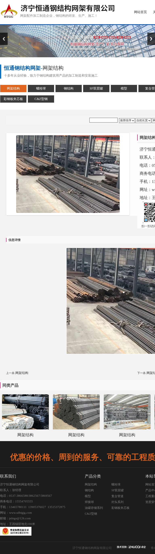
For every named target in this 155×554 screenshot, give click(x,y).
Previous (4, 39)
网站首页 (140, 12)
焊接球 (89, 502)
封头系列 (117, 502)
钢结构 (89, 490)
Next (151, 39)
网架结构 (21, 373)
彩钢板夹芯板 (120, 507)
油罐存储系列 (94, 507)
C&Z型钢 (91, 513)
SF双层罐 (117, 490)
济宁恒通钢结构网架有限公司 (92, 548)
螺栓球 (115, 484)
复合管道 (117, 496)
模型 (88, 496)
